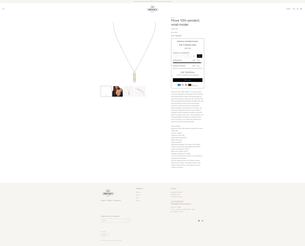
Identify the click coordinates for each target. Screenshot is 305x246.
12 (187, 56)
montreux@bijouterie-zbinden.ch (181, 203)
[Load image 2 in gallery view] (117, 91)
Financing (177, 60)
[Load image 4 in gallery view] (140, 91)
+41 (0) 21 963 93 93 (177, 201)
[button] (3, 9)
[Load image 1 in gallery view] (106, 91)
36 (199, 56)
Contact (138, 200)
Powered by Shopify (117, 240)
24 (193, 56)
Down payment (179, 66)
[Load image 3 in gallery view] (129, 91)
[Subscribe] (127, 220)
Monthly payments (181, 53)
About (137, 198)
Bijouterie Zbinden (109, 240)
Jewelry (138, 195)
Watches (138, 192)
